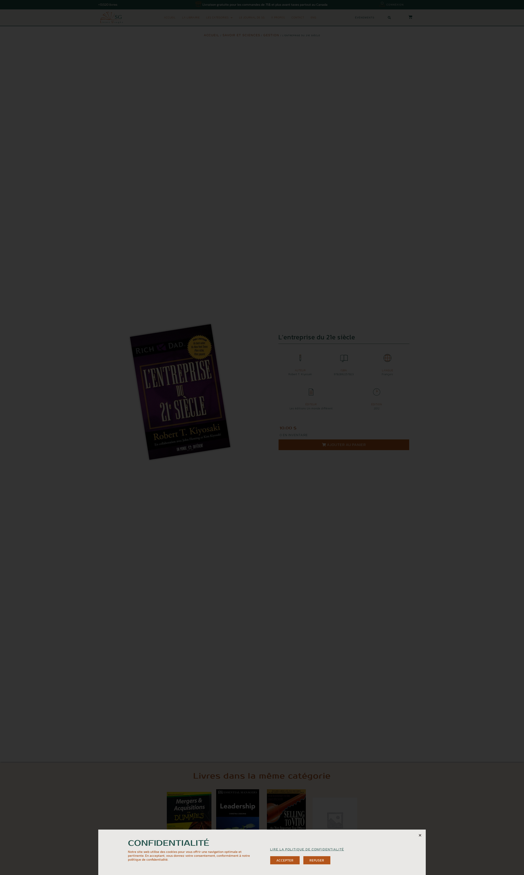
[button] (420, 835)
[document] (262, 437)
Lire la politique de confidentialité (307, 849)
